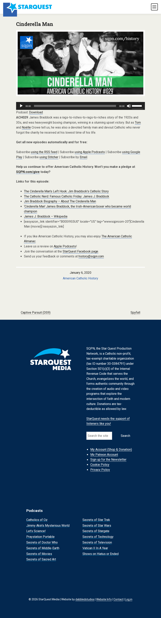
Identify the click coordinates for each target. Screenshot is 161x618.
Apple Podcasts (65, 246)
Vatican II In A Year (95, 548)
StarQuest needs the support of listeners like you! (108, 421)
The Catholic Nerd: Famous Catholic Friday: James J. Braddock (66, 196)
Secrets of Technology (97, 537)
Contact (118, 599)
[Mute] (129, 106)
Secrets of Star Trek (96, 520)
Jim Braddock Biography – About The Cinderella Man (60, 201)
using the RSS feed (44, 152)
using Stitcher (48, 157)
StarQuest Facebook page (80, 251)
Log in (128, 599)
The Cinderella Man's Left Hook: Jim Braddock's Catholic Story (66, 191)
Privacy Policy (100, 470)
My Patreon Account (104, 454)
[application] (80, 106)
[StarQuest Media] (28, 7)
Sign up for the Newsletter (108, 460)
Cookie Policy (99, 464)
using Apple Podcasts (90, 152)
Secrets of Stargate (95, 531)
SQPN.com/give (28, 172)
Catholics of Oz (37, 520)
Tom (138, 122)
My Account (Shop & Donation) (111, 449)
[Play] (21, 106)
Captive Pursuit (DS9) (35, 312)
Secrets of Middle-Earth (42, 548)
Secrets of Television (97, 542)
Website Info (104, 599)
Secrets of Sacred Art (41, 559)
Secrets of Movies (39, 554)
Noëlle (26, 127)
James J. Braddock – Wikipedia (45, 216)
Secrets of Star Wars (96, 525)
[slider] (137, 105)
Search (125, 436)
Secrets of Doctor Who (42, 542)
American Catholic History (80, 278)
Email (83, 157)
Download (36, 112)
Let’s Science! (36, 531)
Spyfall (135, 312)
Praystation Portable (40, 537)
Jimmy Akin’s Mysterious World (48, 525)
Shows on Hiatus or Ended (100, 554)
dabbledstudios (84, 599)
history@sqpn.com (91, 256)
